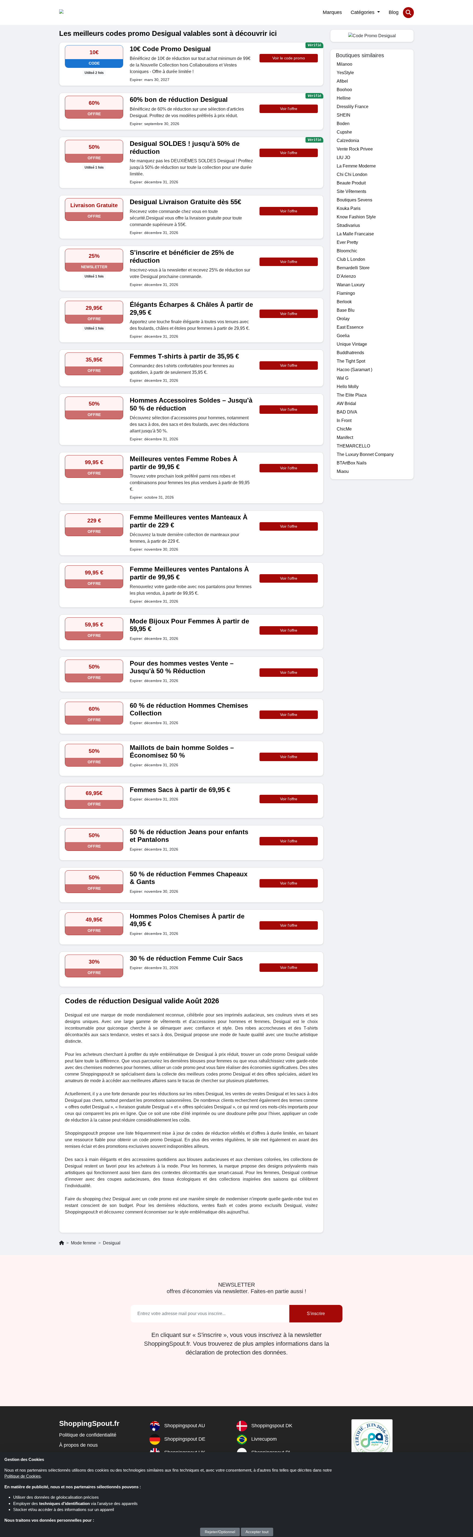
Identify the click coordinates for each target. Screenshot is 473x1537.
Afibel (342, 81)
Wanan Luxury (351, 284)
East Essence (350, 327)
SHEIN (343, 115)
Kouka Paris (348, 208)
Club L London (351, 259)
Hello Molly (348, 386)
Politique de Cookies (22, 1476)
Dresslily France (352, 106)
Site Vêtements (351, 191)
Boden (343, 123)
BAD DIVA (347, 412)
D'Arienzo (346, 276)
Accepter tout (257, 1532)
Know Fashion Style (356, 217)
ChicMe (344, 429)
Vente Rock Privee (355, 149)
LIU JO (343, 157)
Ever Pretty (347, 242)
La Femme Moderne (356, 166)
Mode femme (83, 1243)
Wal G (342, 378)
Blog (394, 12)
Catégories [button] (363, 12)
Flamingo (346, 293)
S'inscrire (316, 1313)
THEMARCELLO (353, 446)
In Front (344, 420)
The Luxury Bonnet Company (365, 454)
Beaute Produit (351, 183)
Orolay (343, 318)
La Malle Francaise (355, 234)
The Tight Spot (351, 361)
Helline (344, 98)
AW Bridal (346, 403)
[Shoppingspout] (76, 12)
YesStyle (345, 72)
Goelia (343, 335)
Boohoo (344, 89)
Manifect (345, 437)
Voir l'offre (288, 108)
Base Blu (345, 310)
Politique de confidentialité (87, 1435)
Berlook (344, 301)
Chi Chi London (352, 174)
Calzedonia (348, 140)
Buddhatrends (350, 352)
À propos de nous (78, 1445)
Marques (332, 12)
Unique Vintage (352, 344)
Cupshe (344, 132)
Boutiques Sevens (354, 200)
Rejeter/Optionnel (220, 1532)
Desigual (111, 1243)
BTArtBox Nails (352, 463)
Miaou (343, 471)
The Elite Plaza (352, 395)
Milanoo (344, 64)
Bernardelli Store (353, 267)
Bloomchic (347, 251)
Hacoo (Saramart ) (354, 369)
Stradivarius (348, 225)
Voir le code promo (288, 58)
